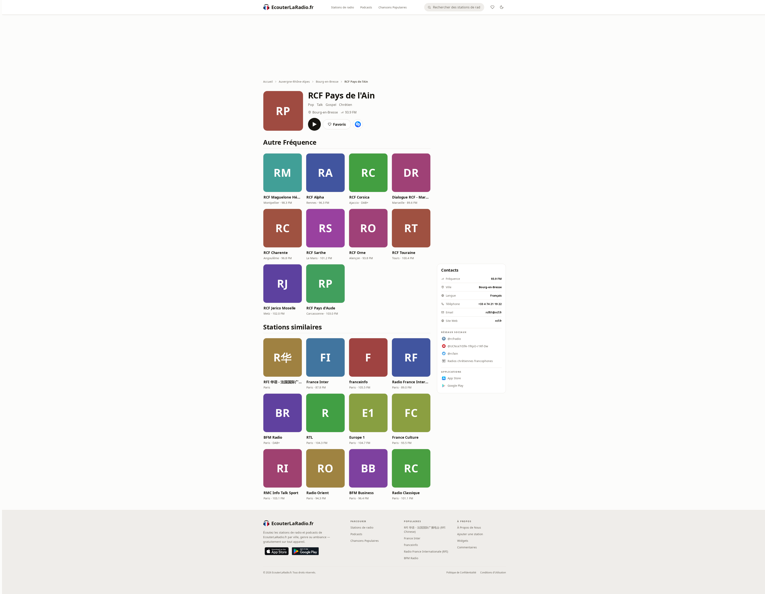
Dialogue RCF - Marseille (411, 197)
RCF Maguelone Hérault (283, 197)
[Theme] (501, 7)
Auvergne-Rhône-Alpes (294, 81)
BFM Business (361, 492)
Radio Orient (317, 492)
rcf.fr (498, 321)
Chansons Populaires (392, 7)
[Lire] (314, 124)
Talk (320, 104)
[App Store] (276, 551)
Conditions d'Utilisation (493, 572)
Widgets (462, 541)
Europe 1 (357, 437)
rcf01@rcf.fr (494, 312)
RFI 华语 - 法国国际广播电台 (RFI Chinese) (283, 381)
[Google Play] (305, 551)
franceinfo (358, 381)
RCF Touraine (403, 252)
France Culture (405, 437)
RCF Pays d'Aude (320, 308)
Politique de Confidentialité (461, 572)
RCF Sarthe (316, 252)
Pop (311, 104)
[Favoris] (492, 7)
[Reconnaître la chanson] (358, 124)
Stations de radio (342, 7)
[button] (282, 172)
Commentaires (467, 547)
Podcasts (366, 7)
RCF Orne (357, 252)
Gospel (331, 104)
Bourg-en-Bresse (327, 81)
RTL (309, 437)
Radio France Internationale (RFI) (411, 381)
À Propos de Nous (469, 527)
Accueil (268, 81)
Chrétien (345, 104)
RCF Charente (276, 252)
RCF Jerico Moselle (280, 308)
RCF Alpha (315, 197)
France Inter (317, 381)
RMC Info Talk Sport (281, 492)
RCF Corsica (359, 197)
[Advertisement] (384, 47)
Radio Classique (406, 492)
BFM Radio (273, 437)
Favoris (339, 124)
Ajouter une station (470, 534)
